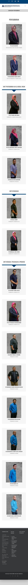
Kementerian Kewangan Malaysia (14, 546)
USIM (13, 573)
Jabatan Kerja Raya (14, 555)
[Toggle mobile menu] (25, 6)
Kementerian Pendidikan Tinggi (14, 542)
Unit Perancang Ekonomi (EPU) (14, 551)
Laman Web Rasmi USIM (14, 538)
